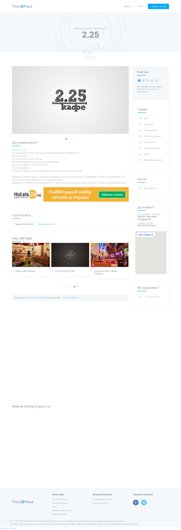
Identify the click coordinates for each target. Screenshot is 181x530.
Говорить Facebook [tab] (23, 224)
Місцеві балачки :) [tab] (46, 224)
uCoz (13, 528)
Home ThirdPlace (60, 499)
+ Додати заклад (158, 6)
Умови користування (62, 510)
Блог (54, 507)
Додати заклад (59, 514)
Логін (140, 6)
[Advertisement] (151, 352)
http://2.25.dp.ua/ (147, 225)
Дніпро (127, 6)
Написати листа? (101, 503)
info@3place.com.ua (102, 499)
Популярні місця (60, 503)
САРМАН (74, 298)
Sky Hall (66, 298)
